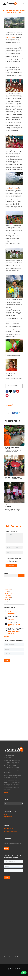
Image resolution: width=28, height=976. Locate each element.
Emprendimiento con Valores (10, 831)
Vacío (6, 601)
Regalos (15, 451)
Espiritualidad (8, 589)
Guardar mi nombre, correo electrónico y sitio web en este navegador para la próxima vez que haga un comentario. (14, 559)
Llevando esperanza (16, 450)
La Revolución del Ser (8, 828)
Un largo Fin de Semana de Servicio (13, 447)
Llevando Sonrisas (13, 188)
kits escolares (8, 450)
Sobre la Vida (8, 597)
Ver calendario (7, 636)
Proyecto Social (9, 405)
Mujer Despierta (15, 404)
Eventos (6, 591)
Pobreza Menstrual (9, 510)
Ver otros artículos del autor (13, 386)
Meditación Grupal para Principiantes (14, 625)
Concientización (8, 509)
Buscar (6, 573)
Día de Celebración (11, 37)
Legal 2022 (6, 792)
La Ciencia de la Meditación (10, 830)
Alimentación (7, 585)
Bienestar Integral (9, 587)
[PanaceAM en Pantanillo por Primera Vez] (14, 22)
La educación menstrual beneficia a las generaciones (13, 478)
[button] (24, 972)
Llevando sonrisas (9, 451)
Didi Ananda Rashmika (10, 374)
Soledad (6, 599)
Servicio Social (8, 512)
